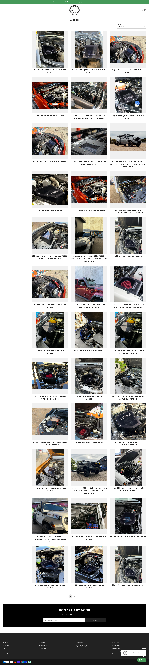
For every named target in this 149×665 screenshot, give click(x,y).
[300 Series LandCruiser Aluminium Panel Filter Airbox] (89, 141)
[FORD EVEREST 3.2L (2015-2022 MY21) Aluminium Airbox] (50, 421)
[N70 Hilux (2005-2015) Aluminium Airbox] (50, 49)
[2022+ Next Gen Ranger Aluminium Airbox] (89, 564)
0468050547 (79, 642)
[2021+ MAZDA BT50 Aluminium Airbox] (89, 189)
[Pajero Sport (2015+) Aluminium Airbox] (50, 284)
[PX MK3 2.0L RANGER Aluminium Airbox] (50, 330)
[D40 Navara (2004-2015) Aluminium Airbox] (89, 49)
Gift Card (41, 651)
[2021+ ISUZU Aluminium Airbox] (50, 95)
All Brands (42, 642)
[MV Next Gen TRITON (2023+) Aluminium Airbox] (128, 421)
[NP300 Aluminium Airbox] (50, 189)
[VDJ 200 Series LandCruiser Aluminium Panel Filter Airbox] (128, 189)
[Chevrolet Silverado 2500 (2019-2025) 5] (128, 141)
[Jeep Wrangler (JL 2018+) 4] (50, 516)
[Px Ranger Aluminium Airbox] (89, 421)
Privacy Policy (116, 642)
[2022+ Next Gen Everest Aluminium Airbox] (50, 467)
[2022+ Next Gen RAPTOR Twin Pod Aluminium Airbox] (128, 376)
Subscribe (94, 620)
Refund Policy (116, 645)
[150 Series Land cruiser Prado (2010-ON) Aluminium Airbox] (50, 235)
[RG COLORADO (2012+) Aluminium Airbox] (89, 376)
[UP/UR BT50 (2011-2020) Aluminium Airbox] (128, 95)
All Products (42, 648)
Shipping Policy (116, 651)
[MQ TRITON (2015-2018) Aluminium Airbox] (128, 49)
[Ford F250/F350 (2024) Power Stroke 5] (89, 467)
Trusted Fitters (6, 654)
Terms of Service (117, 654)
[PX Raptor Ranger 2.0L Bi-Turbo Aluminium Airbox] (128, 330)
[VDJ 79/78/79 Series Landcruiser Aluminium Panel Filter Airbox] (89, 95)
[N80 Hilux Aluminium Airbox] (128, 235)
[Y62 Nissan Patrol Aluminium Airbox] (128, 516)
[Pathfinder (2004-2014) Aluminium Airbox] (89, 516)
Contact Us (6, 645)
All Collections (43, 645)
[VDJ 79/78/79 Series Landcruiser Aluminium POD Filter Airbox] (128, 284)
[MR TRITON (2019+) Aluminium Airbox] (50, 141)
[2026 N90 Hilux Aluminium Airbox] (128, 564)
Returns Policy (116, 648)
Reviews (5, 651)
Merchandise (43, 654)
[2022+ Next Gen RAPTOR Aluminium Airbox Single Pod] (50, 376)
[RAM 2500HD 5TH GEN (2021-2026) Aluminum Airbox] (128, 467)
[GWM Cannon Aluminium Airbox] (89, 330)
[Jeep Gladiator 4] (89, 284)
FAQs (4, 648)
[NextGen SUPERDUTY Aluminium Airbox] (50, 564)
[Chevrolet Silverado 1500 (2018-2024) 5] (89, 235)
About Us (5, 642)
